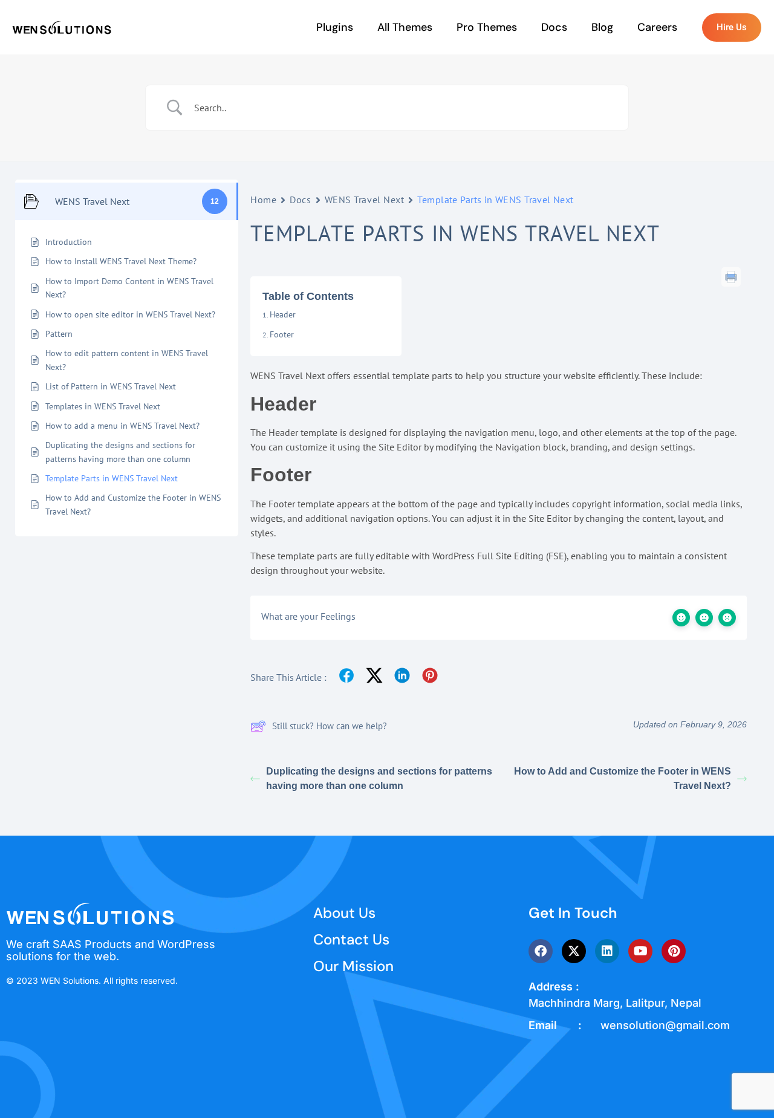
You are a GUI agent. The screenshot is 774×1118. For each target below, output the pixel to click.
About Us (344, 912)
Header (283, 314)
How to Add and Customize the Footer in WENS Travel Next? (622, 778)
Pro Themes (487, 27)
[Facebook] (540, 951)
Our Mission (353, 966)
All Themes (404, 27)
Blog (602, 27)
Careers (657, 27)
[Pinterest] (674, 951)
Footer (282, 334)
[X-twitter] (574, 951)
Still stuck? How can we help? (329, 726)
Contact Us (351, 939)
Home (263, 199)
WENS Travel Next (365, 199)
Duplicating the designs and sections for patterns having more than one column (379, 778)
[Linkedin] (607, 951)
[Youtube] (640, 951)
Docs (554, 27)
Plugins (334, 27)
